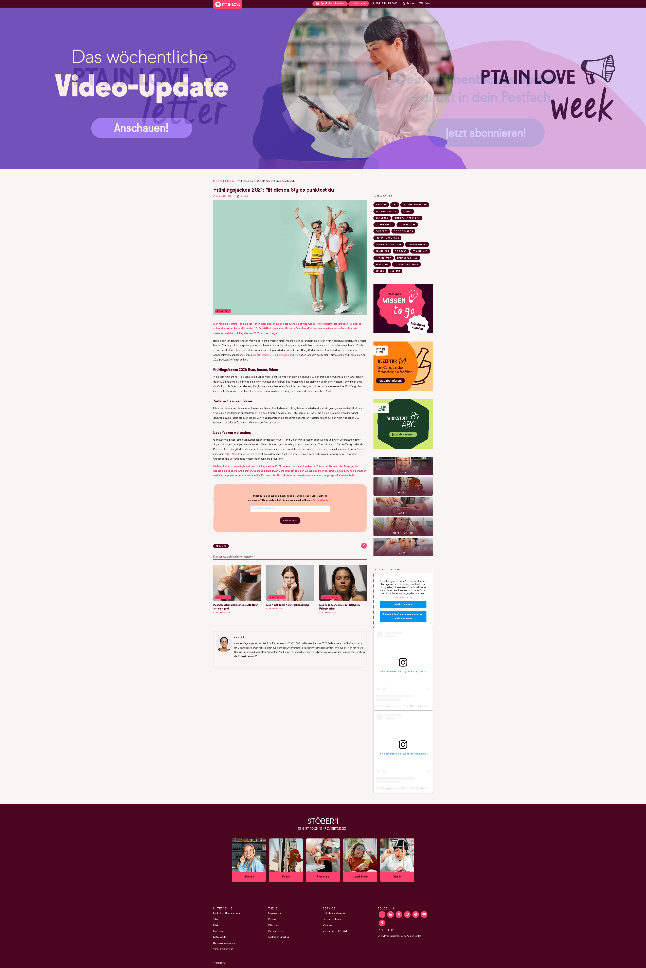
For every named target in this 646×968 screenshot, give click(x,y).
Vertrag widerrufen (223, 949)
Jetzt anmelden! (290, 520)
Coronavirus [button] (384, 225)
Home (219, 181)
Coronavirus (274, 913)
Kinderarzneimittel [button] (389, 245)
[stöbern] (249, 860)
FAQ (215, 925)
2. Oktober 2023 (328, 613)
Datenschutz (219, 937)
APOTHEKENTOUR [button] (386, 211)
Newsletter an (320, 500)
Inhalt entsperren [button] (403, 604)
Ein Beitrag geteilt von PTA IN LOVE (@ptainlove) (403, 706)
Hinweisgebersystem (224, 943)
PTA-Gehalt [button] (420, 251)
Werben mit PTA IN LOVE (335, 931)
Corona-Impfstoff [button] (407, 218)
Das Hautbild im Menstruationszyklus (287, 605)
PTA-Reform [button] (383, 258)
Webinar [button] (395, 271)
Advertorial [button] (331, 597)
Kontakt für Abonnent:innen (226, 913)
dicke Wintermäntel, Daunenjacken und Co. (274, 355)
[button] (323, 88)
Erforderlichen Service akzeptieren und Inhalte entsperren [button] (403, 616)
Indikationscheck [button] (387, 238)
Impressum (218, 931)
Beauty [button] (407, 211)
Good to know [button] (403, 231)
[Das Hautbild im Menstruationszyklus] (290, 600)
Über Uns (327, 925)
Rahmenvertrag (276, 931)
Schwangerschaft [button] (406, 264)
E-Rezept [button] (382, 231)
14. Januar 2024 (275, 609)
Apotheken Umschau (332, 3)
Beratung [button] (382, 218)
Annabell (244, 196)
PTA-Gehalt (274, 925)
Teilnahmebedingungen (335, 913)
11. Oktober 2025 (222, 613)
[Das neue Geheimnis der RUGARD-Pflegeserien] (343, 600)
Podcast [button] (401, 251)
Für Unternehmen (332, 919)
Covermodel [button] (407, 225)
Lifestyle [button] (223, 597)
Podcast (272, 919)
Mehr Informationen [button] (403, 598)
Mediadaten (359, 3)
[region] (323, 88)
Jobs (215, 919)
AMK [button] (394, 205)
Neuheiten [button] (382, 251)
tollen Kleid (231, 454)
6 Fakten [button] (381, 205)
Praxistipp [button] (276, 597)
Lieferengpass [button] (417, 245)
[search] (408, 3)
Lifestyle (230, 181)
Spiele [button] (380, 271)
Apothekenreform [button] (415, 205)
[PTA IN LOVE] (227, 4)
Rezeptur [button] (382, 264)
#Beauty (221, 546)
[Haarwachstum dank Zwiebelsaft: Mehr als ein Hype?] (237, 600)
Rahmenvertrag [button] (407, 258)
